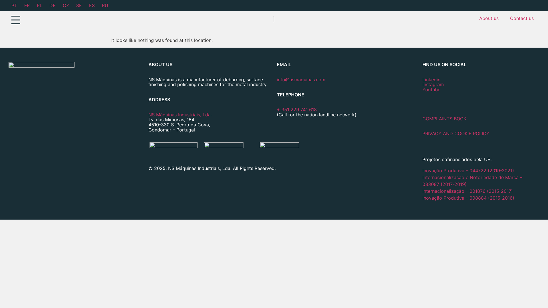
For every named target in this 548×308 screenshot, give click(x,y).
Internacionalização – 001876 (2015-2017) (467, 191)
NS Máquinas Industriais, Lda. (180, 114)
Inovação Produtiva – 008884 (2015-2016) (468, 198)
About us (489, 18)
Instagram (433, 84)
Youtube (431, 89)
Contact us (522, 18)
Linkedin (431, 79)
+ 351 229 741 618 (297, 109)
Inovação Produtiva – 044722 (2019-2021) (468, 170)
